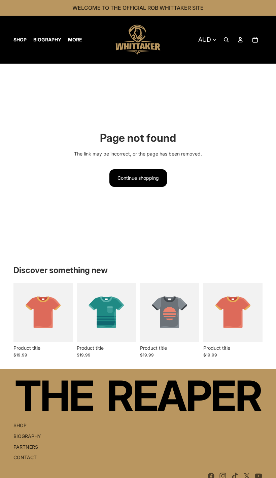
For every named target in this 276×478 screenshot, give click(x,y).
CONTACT (25, 457)
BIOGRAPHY (27, 436)
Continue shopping (138, 178)
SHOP (20, 425)
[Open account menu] (240, 39)
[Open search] (226, 39)
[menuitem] (75, 39)
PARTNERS (25, 447)
